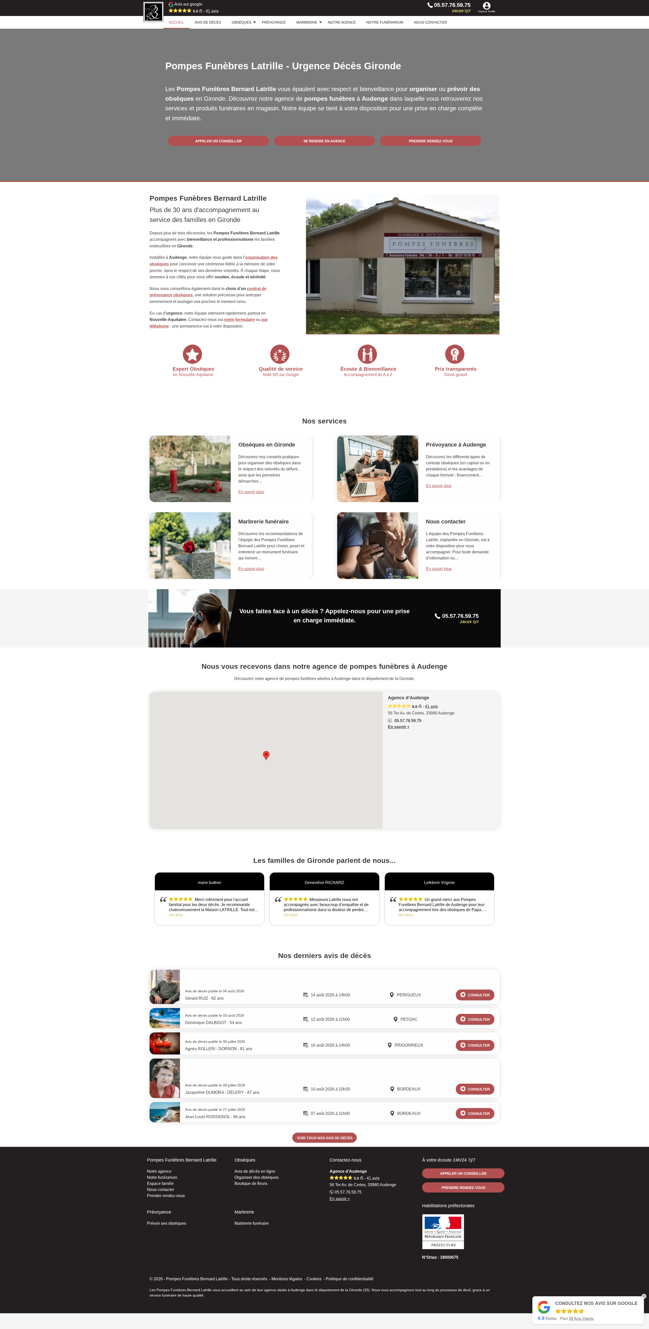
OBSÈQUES (241, 22)
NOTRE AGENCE (342, 22)
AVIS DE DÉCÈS (208, 22)
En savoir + (398, 727)
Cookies (314, 1279)
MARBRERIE (306, 22)
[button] (266, 755)
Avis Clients (581, 1318)
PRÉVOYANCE (274, 22)
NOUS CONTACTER (430, 22)
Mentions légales (287, 1279)
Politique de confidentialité (349, 1279)
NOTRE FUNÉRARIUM (384, 22)
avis (212, 11)
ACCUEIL (176, 22)
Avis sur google (196, 7)
